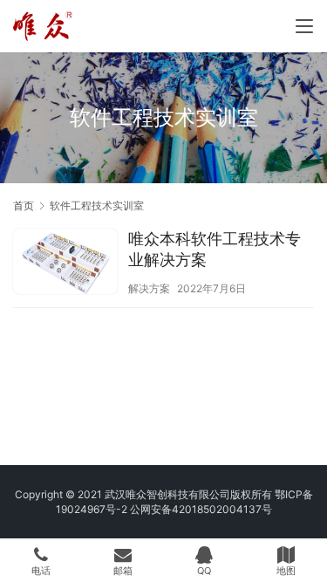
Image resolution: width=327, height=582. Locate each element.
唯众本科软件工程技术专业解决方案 (214, 249)
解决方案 (149, 288)
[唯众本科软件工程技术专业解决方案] (65, 263)
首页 (23, 205)
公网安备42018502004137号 (201, 509)
